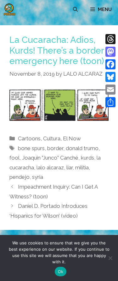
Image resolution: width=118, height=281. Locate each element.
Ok (61, 271)
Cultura (51, 138)
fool (14, 158)
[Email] (110, 89)
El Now (72, 138)
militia (82, 167)
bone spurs (31, 148)
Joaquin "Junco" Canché (50, 158)
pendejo (19, 177)
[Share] (110, 102)
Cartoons (29, 138)
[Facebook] (110, 64)
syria (37, 177)
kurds (87, 158)
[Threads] (110, 39)
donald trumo (82, 148)
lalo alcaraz (50, 167)
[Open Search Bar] (75, 9)
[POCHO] (9, 9)
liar (69, 167)
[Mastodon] (110, 51)
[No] (110, 258)
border (55, 148)
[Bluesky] (110, 77)
